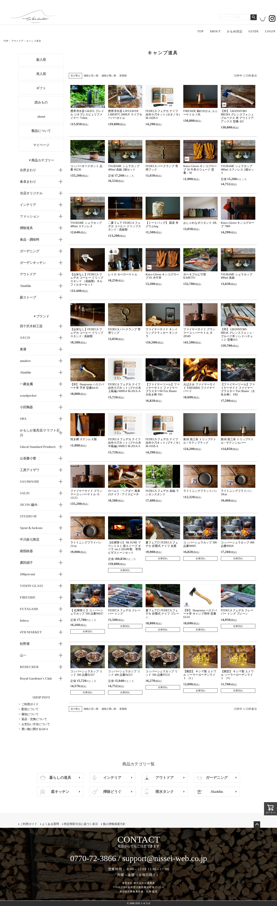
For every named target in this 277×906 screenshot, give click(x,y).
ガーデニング (29, 251)
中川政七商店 (29, 539)
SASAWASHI (29, 481)
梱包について (29, 714)
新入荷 (41, 59)
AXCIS (25, 337)
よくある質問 (50, 824)
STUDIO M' (28, 516)
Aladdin (25, 286)
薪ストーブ (28, 297)
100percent (27, 574)
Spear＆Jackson (31, 528)
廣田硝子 (26, 562)
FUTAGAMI (29, 609)
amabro (25, 361)
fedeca (24, 620)
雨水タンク (165, 792)
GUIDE (254, 31)
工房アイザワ (29, 470)
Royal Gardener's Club (36, 678)
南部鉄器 (26, 551)
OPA (23, 418)
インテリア (28, 204)
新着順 (123, 75)
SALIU (25, 493)
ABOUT (215, 31)
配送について (29, 709)
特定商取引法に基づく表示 (81, 824)
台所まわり (28, 170)
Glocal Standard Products (38, 447)
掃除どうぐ (112, 792)
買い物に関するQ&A (33, 729)
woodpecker (28, 395)
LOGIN (270, 31)
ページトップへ (257, 824)
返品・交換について (33, 719)
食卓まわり (28, 181)
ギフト (41, 88)
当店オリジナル (31, 193)
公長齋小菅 (28, 458)
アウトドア (17, 41)
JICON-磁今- (29, 504)
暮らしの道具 (60, 778)
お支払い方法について (34, 724)
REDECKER (29, 667)
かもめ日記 (235, 31)
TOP (200, 31)
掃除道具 (26, 228)
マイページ (41, 145)
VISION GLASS (31, 586)
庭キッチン (60, 792)
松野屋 (25, 643)
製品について (41, 131)
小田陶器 (26, 407)
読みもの (41, 102)
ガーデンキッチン (33, 262)
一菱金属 (26, 384)
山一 (23, 655)
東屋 (23, 349)
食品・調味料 (29, 239)
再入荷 (41, 74)
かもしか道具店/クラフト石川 (40, 433)
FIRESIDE (27, 597)
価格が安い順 (91, 75)
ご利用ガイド (29, 704)
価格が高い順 (109, 75)
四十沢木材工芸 (31, 326)
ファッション (29, 216)
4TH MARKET (31, 632)
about (41, 116)
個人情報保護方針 (114, 824)
